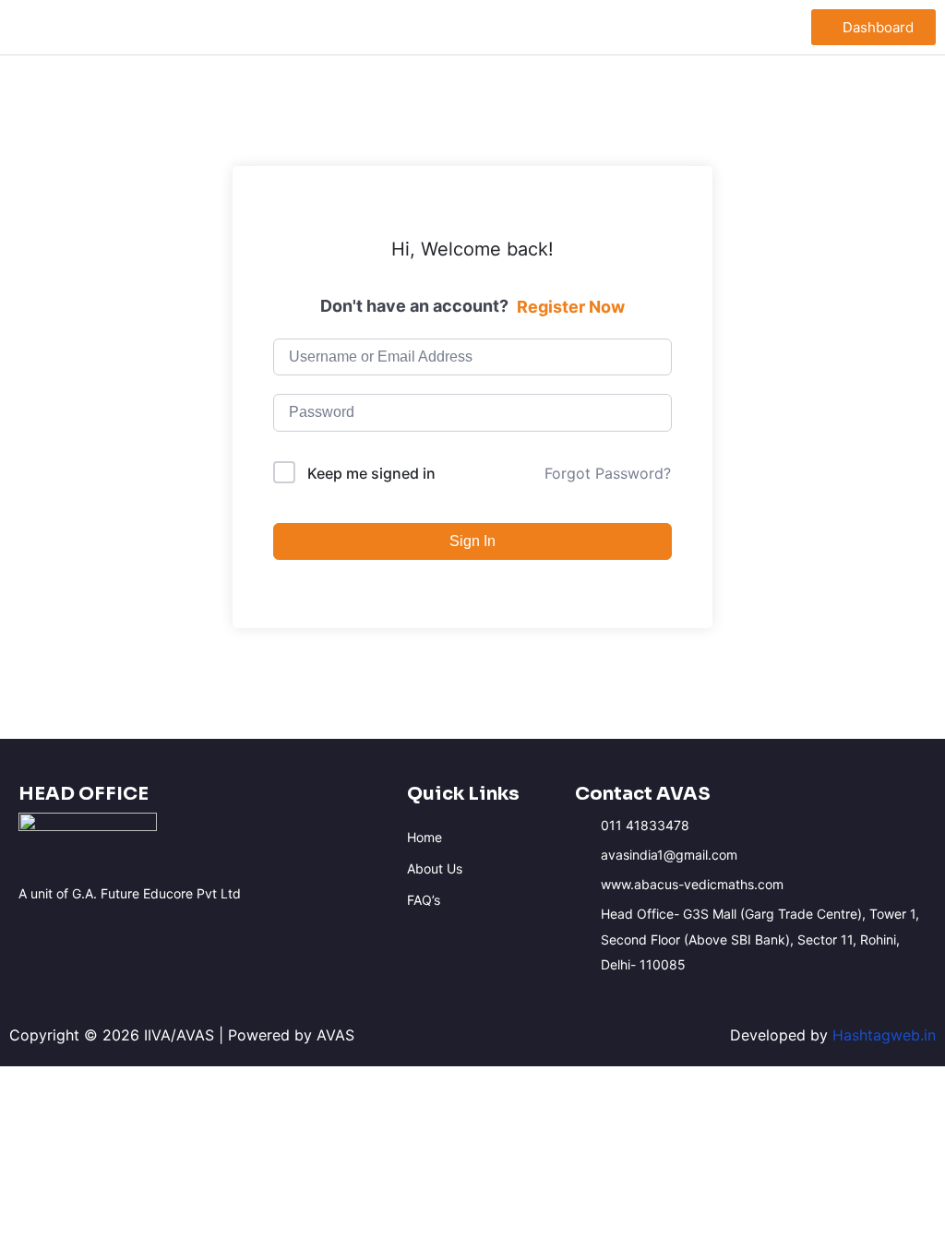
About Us (434, 868)
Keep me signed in (371, 473)
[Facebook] (30, 926)
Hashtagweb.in (884, 1035)
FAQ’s (423, 900)
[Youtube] (103, 926)
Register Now (571, 306)
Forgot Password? (607, 473)
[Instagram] (66, 926)
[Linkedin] (140, 926)
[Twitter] (177, 926)
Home (424, 837)
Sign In (472, 541)
